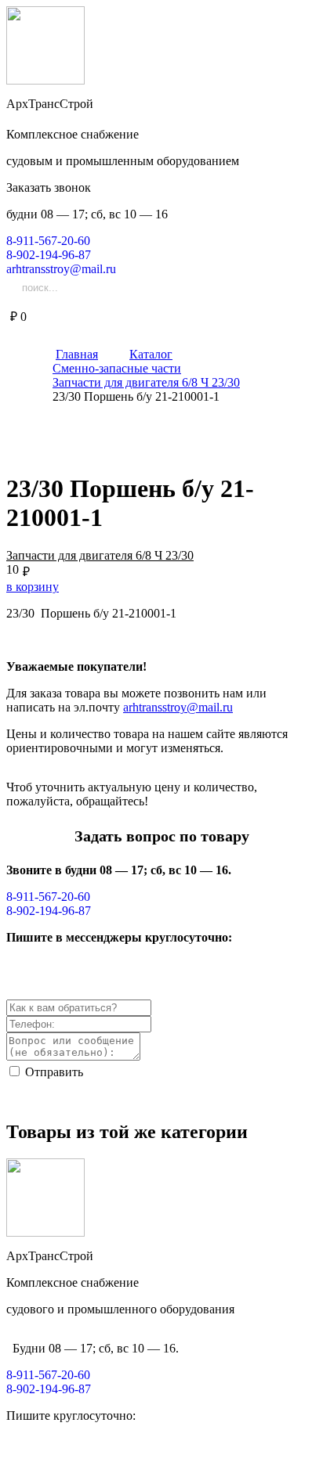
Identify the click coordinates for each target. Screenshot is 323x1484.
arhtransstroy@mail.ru (178, 707)
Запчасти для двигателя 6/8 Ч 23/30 (100, 555)
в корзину (32, 586)
